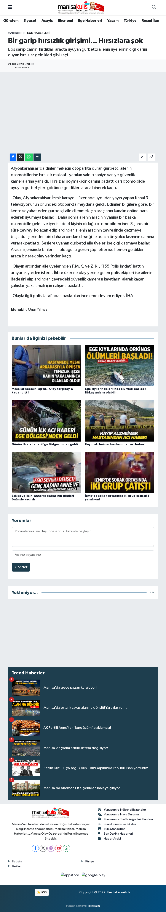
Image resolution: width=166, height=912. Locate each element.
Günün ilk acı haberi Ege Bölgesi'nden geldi (45, 444)
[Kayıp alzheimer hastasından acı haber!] (120, 421)
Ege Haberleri (90, 21)
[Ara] (154, 8)
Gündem (10, 21)
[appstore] (70, 875)
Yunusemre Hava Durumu (121, 814)
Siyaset (30, 21)
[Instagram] (50, 848)
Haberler (15, 32)
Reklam (17, 866)
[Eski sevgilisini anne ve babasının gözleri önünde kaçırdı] (46, 472)
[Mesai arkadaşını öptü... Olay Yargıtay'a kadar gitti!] (46, 365)
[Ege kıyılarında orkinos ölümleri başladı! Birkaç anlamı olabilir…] (120, 365)
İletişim (17, 861)
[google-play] (93, 875)
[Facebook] (35, 848)
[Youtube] (58, 848)
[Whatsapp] (66, 848)
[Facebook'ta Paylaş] (13, 157)
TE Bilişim (93, 905)
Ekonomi (65, 21)
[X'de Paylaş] (20, 157)
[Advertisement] (83, 633)
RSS (44, 892)
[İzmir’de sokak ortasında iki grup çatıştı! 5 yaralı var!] (120, 472)
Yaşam (112, 21)
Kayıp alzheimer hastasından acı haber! (115, 444)
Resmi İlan (150, 21)
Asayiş (47, 21)
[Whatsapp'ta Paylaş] (29, 157)
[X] (43, 848)
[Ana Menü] (10, 7)
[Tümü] (152, 592)
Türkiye (130, 21)
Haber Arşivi (112, 838)
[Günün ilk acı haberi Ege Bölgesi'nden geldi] (46, 421)
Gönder (21, 567)
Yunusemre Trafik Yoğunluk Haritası (128, 819)
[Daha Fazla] (37, 157)
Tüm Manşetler (114, 829)
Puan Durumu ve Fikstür (120, 824)
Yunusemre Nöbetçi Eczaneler (125, 809)
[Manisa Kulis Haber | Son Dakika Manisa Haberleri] (81, 7)
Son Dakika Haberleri (118, 833)
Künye (89, 861)
